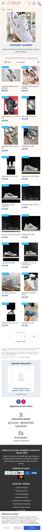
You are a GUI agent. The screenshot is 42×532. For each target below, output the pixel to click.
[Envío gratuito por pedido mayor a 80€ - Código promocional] (21, 377)
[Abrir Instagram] (23, 402)
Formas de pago (21, 494)
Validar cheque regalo (21, 507)
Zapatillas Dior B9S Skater (30, 176)
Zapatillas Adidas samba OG (10, 147)
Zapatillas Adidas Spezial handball (10, 87)
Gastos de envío (21, 497)
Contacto (21, 510)
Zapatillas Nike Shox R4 (10, 176)
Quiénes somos (22, 491)
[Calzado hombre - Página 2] (25, 336)
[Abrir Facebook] (19, 402)
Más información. (33, 523)
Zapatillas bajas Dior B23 (30, 205)
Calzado (35, 353)
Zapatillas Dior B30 (8, 263)
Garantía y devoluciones (21, 501)
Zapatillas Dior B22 (28, 235)
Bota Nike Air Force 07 (29, 116)
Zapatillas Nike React (9, 293)
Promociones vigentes (21, 504)
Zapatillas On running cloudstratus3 (29, 264)
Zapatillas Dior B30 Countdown (8, 205)
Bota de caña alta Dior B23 (11, 235)
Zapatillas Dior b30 (28, 323)
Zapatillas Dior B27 (28, 146)
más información (21, 394)
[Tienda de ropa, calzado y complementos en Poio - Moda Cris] (13, 3)
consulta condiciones (21, 441)
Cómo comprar (22, 488)
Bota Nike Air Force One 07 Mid (11, 117)
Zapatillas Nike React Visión (29, 294)
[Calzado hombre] (8, 336)
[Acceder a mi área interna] (34, 3)
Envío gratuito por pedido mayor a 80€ (21, 389)
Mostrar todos (32, 58)
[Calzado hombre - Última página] (34, 336)
